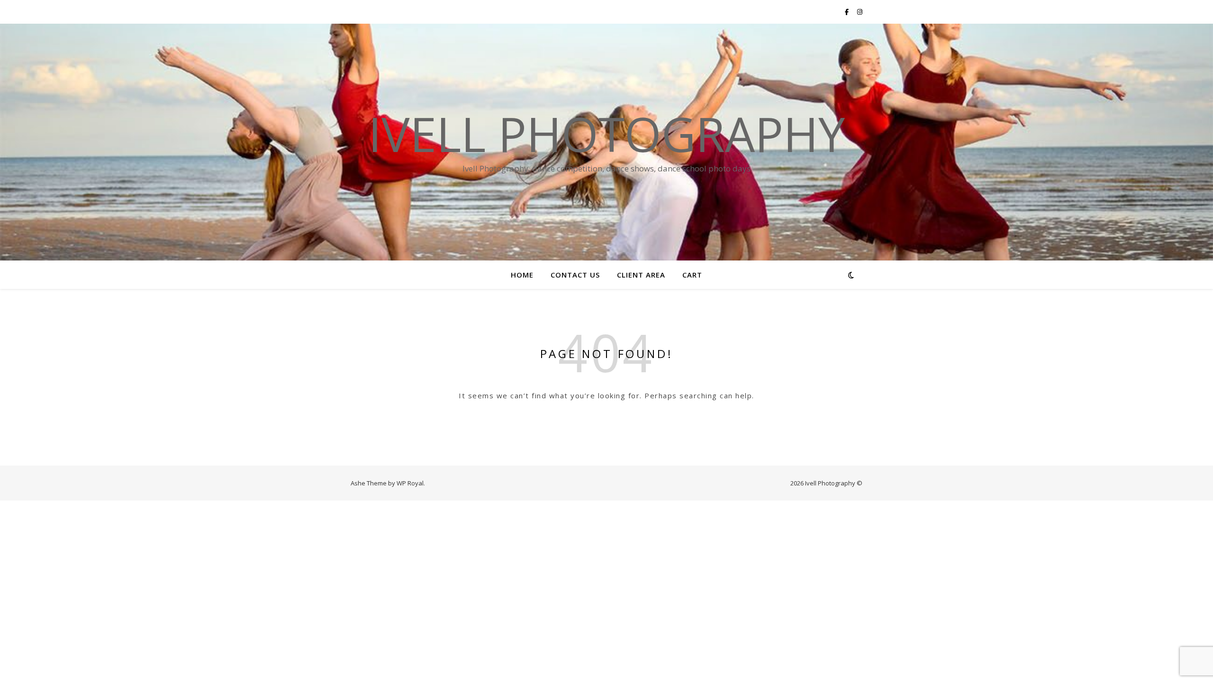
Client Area (641, 274)
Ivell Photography (606, 133)
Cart (692, 274)
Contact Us (575, 274)
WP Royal (410, 483)
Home (522, 274)
